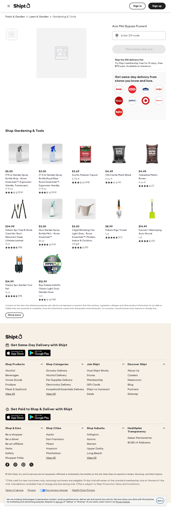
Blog (130, 384)
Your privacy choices (56, 490)
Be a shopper (13, 434)
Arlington (93, 434)
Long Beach (94, 453)
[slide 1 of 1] (12, 34)
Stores (91, 375)
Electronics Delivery (58, 384)
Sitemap (133, 394)
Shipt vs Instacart (98, 389)
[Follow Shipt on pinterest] (23, 465)
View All (10, 394)
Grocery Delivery (56, 370)
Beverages (12, 375)
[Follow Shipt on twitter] (31, 465)
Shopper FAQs (14, 458)
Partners (133, 389)
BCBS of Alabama (139, 442)
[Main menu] (8, 6)
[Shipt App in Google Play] (39, 353)
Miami (50, 444)
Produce (10, 384)
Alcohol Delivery (56, 375)
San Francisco (55, 439)
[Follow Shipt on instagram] (15, 465)
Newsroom (134, 380)
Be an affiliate (14, 444)
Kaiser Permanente (140, 438)
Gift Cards (93, 384)
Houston (51, 448)
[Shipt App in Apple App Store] (15, 353)
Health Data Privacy (83, 490)
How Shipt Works (98, 370)
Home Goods (13, 380)
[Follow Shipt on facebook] (7, 465)
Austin (50, 434)
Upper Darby (95, 448)
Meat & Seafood (15, 389)
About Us (133, 370)
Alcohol (10, 370)
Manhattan (53, 453)
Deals (90, 394)
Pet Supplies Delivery (59, 380)
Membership (95, 380)
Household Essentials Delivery (65, 389)
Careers (133, 375)
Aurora (91, 439)
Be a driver (12, 439)
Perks (8, 448)
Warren (91, 444)
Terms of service (14, 490)
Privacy (32, 490)
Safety (9, 453)
